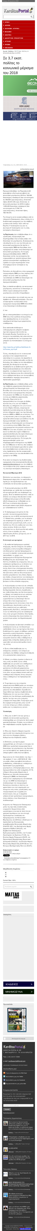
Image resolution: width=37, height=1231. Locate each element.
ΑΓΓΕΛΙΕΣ (8, 41)
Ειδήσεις (11, 51)
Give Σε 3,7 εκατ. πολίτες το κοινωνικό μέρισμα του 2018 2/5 (6, 852)
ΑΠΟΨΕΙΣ (7, 25)
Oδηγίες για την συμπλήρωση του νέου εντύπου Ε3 (20, 1174)
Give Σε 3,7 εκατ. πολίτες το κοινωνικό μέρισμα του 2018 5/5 (11, 852)
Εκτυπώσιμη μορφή (28, 169)
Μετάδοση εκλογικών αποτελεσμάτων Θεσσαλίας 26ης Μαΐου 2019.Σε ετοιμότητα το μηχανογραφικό (20, 1196)
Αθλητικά (11, 1151)
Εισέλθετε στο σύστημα (11, 858)
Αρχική (5, 51)
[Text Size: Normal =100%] (6, 876)
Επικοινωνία (29, 1227)
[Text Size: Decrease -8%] (6, 874)
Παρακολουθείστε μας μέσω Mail (16, 1083)
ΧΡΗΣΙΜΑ (7, 44)
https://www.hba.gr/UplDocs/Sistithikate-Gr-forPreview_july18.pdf (17, 348)
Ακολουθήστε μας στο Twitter (14, 1076)
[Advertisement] (18, 142)
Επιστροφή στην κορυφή (18, 1038)
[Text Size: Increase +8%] (6, 872)
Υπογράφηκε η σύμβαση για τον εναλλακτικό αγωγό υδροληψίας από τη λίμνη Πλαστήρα (21, 1138)
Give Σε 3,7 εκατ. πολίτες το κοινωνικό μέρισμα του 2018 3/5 (7, 852)
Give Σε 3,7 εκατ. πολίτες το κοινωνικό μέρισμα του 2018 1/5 (4, 852)
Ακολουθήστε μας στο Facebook (15, 1080)
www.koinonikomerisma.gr (11, 464)
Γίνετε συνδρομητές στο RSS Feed (16, 1073)
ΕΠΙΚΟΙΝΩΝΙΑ (9, 48)
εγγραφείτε (24, 858)
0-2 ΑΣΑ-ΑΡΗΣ (13, 1148)
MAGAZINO (8, 32)
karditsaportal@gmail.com (16, 1061)
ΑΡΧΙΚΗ (7, 22)
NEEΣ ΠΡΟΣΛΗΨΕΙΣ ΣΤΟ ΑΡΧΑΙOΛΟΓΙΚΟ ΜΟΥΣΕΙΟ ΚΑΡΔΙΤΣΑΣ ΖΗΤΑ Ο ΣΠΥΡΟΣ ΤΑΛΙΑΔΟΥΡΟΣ (21, 1184)
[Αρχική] (18, 10)
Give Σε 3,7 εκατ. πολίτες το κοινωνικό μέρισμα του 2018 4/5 (9, 852)
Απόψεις (11, 1217)
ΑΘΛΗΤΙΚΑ (8, 35)
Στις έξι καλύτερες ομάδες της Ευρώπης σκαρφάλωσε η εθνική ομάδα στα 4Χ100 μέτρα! (19, 1157)
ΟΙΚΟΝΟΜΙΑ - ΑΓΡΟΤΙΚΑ (12, 28)
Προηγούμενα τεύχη (8, 1112)
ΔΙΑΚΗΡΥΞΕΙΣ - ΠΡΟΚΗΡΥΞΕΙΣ (14, 38)
